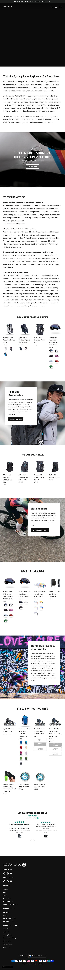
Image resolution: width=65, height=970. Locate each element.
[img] (32, 815)
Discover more (32, 166)
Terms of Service (7, 944)
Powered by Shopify (38, 964)
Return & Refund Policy (9, 938)
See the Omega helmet (40, 530)
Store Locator (7, 898)
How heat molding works (15, 224)
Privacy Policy (7, 941)
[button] (31, 840)
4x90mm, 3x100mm (40, 744)
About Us (5, 929)
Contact (5, 889)
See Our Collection (16, 419)
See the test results (13, 247)
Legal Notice (6, 947)
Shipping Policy (7, 935)
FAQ (4, 892)
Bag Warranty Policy (8, 921)
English (22, 955)
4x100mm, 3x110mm (40, 748)
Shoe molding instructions (10, 904)
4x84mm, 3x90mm (40, 739)
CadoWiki (5, 932)
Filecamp (5, 915)
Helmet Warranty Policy (9, 918)
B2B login (5, 912)
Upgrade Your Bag (8, 901)
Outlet (5, 895)
